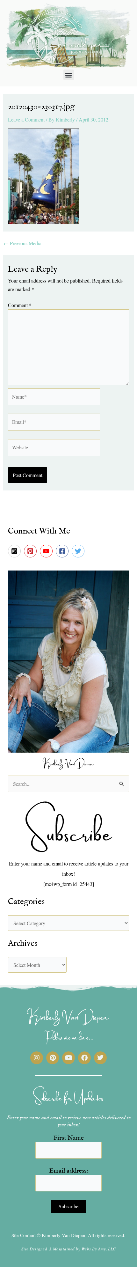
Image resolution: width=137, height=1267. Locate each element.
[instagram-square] (15, 551)
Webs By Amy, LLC (99, 1249)
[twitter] (79, 551)
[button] (68, 75)
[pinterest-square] (31, 551)
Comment (20, 305)
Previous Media (22, 243)
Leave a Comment (26, 119)
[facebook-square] (63, 551)
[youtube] (47, 551)
